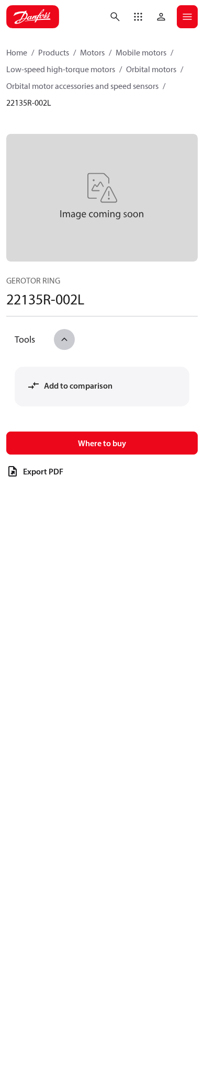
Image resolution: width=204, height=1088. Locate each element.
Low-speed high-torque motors (60, 69)
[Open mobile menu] (187, 16)
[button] (138, 16)
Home (16, 52)
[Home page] (32, 16)
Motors (92, 52)
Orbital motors (151, 69)
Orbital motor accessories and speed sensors (82, 86)
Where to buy (102, 443)
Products (53, 52)
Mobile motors (141, 52)
